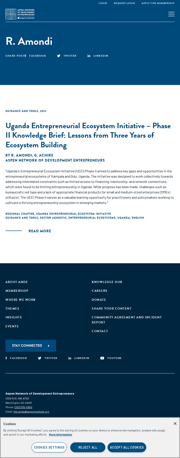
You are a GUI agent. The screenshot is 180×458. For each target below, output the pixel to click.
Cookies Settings (49, 447)
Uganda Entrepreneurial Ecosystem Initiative (73, 214)
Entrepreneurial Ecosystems (92, 218)
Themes (12, 308)
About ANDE (16, 282)
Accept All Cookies (127, 447)
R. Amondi (21, 155)
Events (12, 326)
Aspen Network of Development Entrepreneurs (55, 160)
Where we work (20, 300)
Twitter (70, 56)
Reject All (87, 447)
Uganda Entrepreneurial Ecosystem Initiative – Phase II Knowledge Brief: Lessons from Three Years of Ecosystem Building (88, 135)
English (138, 218)
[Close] (175, 423)
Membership (16, 291)
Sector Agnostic (53, 218)
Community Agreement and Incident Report (127, 320)
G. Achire (43, 155)
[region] (90, 437)
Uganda (123, 218)
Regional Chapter (19, 214)
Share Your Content (111, 308)
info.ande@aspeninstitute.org (31, 411)
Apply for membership (158, 3)
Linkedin (101, 56)
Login (103, 3)
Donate (99, 300)
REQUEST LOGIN (124, 3)
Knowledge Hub (107, 282)
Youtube (114, 358)
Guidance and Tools (21, 111)
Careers (100, 291)
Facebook (37, 56)
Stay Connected (27, 345)
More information (60, 434)
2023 (43, 111)
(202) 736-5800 (23, 407)
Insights (13, 317)
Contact (100, 331)
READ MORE (40, 231)
